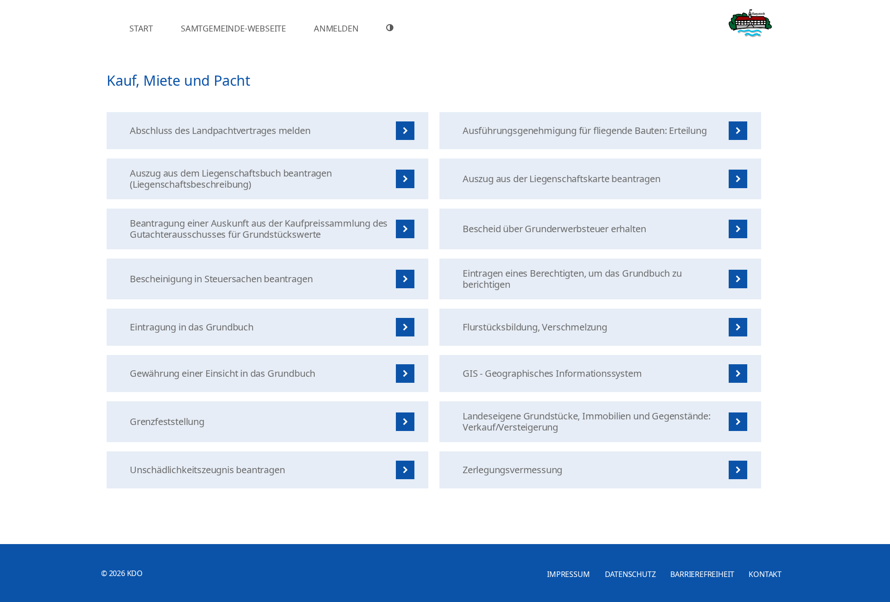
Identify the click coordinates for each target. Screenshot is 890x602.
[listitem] (267, 130)
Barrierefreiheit (702, 574)
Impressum (568, 574)
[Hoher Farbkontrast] (391, 28)
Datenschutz (630, 574)
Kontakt (765, 574)
